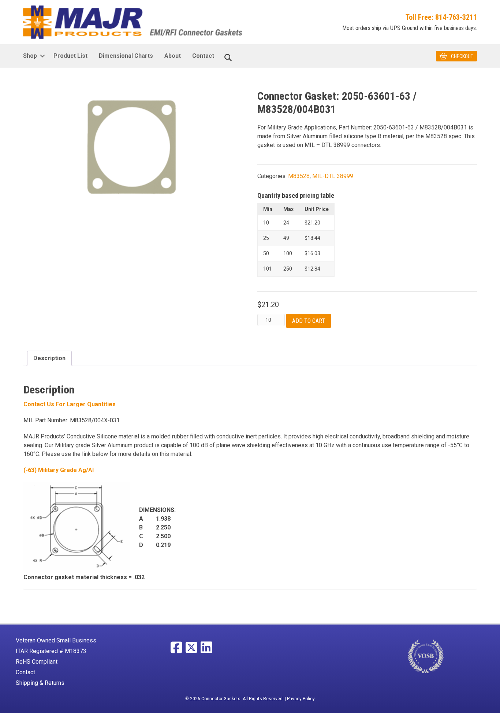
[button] (42, 56)
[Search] (228, 57)
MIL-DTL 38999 (332, 176)
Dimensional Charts (126, 55)
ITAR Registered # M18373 (51, 651)
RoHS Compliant (36, 661)
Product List (70, 55)
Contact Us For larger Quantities (69, 404)
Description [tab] (49, 358)
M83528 (299, 176)
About (172, 55)
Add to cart (308, 320)
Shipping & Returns (40, 682)
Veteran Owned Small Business (56, 640)
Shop (30, 55)
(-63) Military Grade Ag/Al (58, 470)
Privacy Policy (301, 698)
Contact (203, 55)
